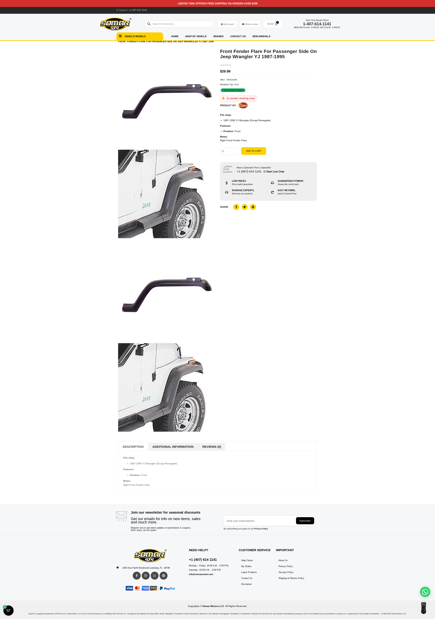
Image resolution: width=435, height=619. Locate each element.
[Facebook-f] (137, 576)
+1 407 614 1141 (138, 10)
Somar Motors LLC (213, 606)
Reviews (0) (211, 446)
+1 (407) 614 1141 (203, 559)
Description (133, 446)
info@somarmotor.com (201, 574)
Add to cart (253, 151)
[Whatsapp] (155, 576)
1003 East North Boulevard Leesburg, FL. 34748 (146, 568)
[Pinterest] (164, 576)
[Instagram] (146, 576)
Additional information (173, 446)
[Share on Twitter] (245, 207)
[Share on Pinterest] (253, 207)
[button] (425, 592)
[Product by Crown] (243, 105)
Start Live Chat (275, 171)
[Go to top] (424, 608)
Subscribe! (305, 520)
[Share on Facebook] (236, 207)
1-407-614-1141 (317, 24)
